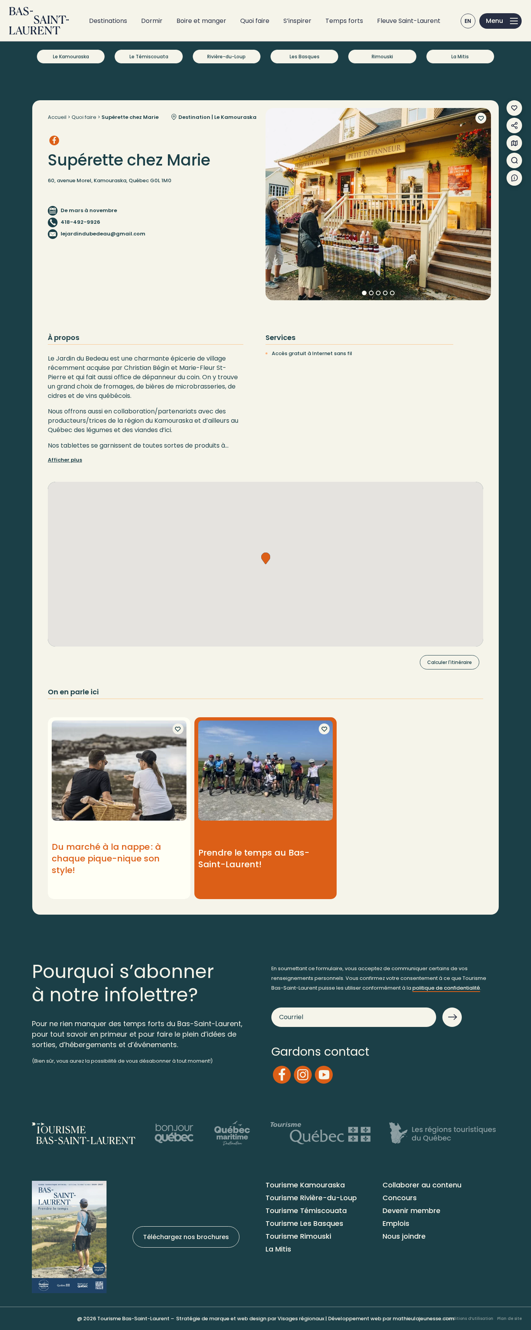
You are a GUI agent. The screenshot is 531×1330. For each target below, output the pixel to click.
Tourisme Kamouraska (305, 1185)
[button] (265, 558)
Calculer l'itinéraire (449, 662)
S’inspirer (297, 20)
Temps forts (344, 20)
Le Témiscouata (148, 56)
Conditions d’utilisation (468, 1318)
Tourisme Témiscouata (306, 1210)
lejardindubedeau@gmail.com (103, 233)
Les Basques (305, 56)
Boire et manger (201, 20)
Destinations (108, 20)
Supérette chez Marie (130, 117)
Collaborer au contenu (422, 1185)
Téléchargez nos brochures (186, 1236)
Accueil (57, 117)
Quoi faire (254, 20)
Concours (400, 1198)
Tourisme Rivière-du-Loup (311, 1198)
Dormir (151, 20)
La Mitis (460, 56)
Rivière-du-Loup (226, 56)
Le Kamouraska (71, 56)
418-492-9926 (80, 222)
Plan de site (509, 1318)
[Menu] (500, 21)
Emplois (396, 1223)
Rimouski (382, 56)
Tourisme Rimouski (298, 1236)
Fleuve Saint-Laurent (408, 20)
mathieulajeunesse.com (423, 1318)
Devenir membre (411, 1210)
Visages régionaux (301, 1318)
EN (468, 21)
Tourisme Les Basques (304, 1223)
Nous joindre (404, 1236)
